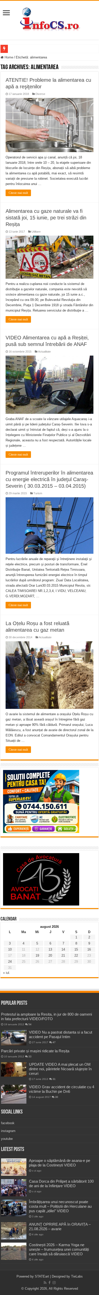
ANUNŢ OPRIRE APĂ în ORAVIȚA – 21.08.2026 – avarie (60, 1226)
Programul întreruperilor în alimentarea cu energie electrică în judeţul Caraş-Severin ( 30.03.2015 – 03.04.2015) (49, 479)
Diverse (40, 93)
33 (29, 1056)
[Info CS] (49, 19)
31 (54, 1079)
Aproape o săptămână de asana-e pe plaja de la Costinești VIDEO (59, 1162)
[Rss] (45, 1283)
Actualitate (44, 351)
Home (8, 57)
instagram (8, 1131)
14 (63, 949)
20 (50, 955)
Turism (38, 493)
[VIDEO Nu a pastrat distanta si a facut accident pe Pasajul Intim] (13, 1038)
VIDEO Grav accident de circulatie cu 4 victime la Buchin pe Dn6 (61, 1089)
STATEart (42, 1276)
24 (10, 961)
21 (63, 955)
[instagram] (54, 1283)
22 (76, 955)
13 (50, 949)
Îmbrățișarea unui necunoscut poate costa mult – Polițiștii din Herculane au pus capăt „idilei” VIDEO (60, 1206)
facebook (7, 1123)
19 (37, 955)
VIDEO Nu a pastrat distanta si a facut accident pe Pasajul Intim (60, 1034)
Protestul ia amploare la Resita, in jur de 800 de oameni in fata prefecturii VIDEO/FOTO (46, 1016)
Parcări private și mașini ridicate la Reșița (35, 1051)
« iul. (6, 973)
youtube (7, 1139)
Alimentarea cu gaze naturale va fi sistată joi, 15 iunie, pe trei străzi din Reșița (46, 217)
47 (54, 1042)
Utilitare (36, 231)
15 (76, 949)
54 (29, 1024)
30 (56, 1097)
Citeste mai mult (18, 193)
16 (89, 949)
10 (10, 949)
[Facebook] (49, 1283)
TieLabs (77, 1276)
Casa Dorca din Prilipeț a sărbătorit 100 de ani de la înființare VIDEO (61, 1183)
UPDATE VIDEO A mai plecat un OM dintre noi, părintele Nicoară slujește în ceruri (60, 1069)
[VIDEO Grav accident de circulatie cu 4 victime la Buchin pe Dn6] (13, 1094)
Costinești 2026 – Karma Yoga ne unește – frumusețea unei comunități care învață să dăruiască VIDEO (59, 1249)
